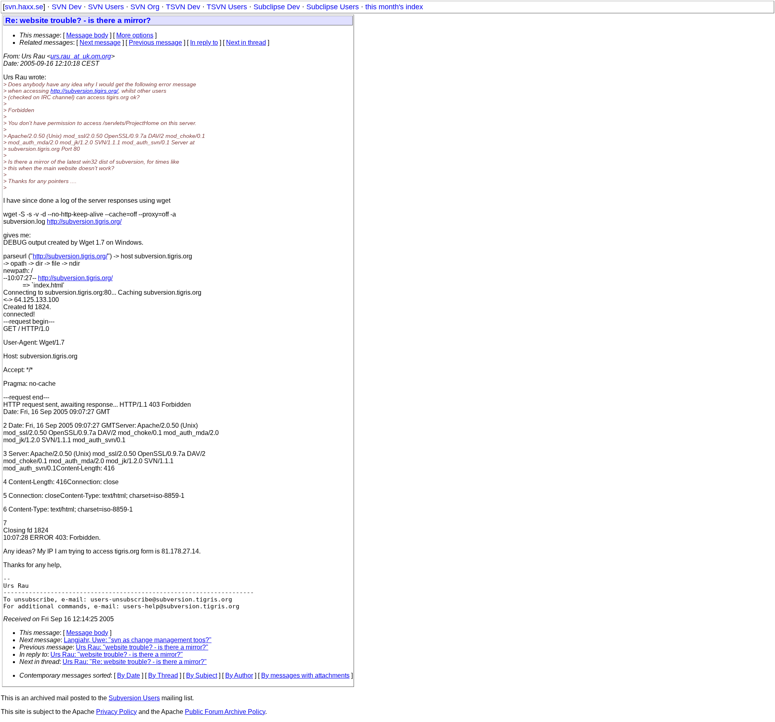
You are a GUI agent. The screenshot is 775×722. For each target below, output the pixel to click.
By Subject (201, 675)
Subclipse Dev (276, 7)
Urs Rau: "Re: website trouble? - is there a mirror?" (135, 661)
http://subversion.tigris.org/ (84, 221)
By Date (128, 675)
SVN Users (106, 7)
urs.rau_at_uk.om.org (80, 56)
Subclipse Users (332, 7)
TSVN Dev (183, 7)
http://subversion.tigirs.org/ (84, 90)
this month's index (394, 7)
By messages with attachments (305, 675)
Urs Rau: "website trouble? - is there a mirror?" (142, 647)
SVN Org (144, 7)
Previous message (155, 42)
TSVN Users (227, 7)
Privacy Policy (116, 711)
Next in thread (246, 42)
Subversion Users (134, 698)
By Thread (163, 675)
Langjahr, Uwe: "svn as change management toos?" (138, 640)
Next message (100, 42)
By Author (239, 675)
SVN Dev (67, 7)
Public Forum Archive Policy (225, 711)
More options (134, 35)
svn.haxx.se (24, 7)
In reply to (204, 42)
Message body (87, 35)
